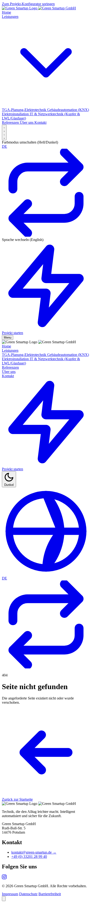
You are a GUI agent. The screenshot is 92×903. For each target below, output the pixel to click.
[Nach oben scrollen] (4, 898)
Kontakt (8, 376)
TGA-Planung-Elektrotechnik (24, 355)
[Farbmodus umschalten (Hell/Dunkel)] (4, 132)
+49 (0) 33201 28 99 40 (29, 857)
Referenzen (10, 367)
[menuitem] (24, 110)
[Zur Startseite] (39, 8)
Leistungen (10, 350)
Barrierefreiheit (49, 894)
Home (6, 346)
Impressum (10, 894)
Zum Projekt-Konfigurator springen (28, 4)
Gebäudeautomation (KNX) (68, 355)
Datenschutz (28, 894)
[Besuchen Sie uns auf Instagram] (4, 878)
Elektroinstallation (16, 359)
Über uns (9, 372)
